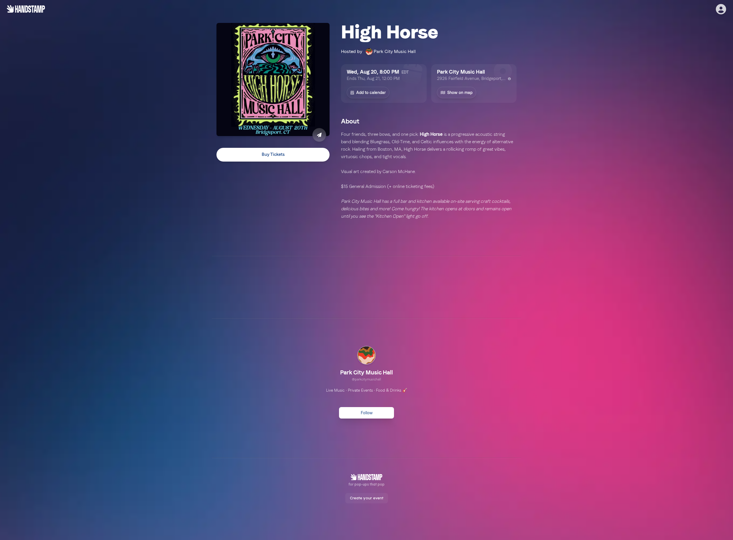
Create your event (366, 498)
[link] (366, 364)
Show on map (459, 92)
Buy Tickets (273, 154)
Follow (367, 413)
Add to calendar (371, 92)
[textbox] (429, 183)
